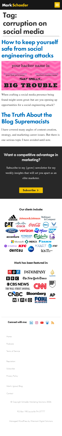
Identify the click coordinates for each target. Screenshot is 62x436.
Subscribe (10, 368)
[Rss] (52, 322)
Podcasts (10, 343)
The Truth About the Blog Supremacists (26, 118)
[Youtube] (42, 322)
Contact (9, 393)
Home (9, 336)
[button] (57, 5)
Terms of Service (13, 351)
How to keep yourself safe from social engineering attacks (29, 48)
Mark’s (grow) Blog (14, 386)
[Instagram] (36, 322)
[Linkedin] (31, 322)
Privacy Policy (12, 375)
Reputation (10, 361)
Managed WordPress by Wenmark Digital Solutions (31, 421)
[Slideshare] (47, 322)
